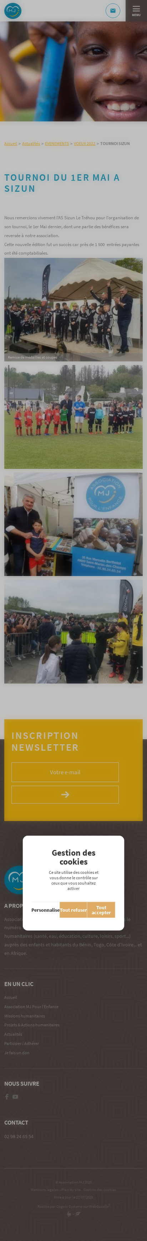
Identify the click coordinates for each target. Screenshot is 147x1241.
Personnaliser (46, 910)
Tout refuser (73, 910)
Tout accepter (101, 910)
